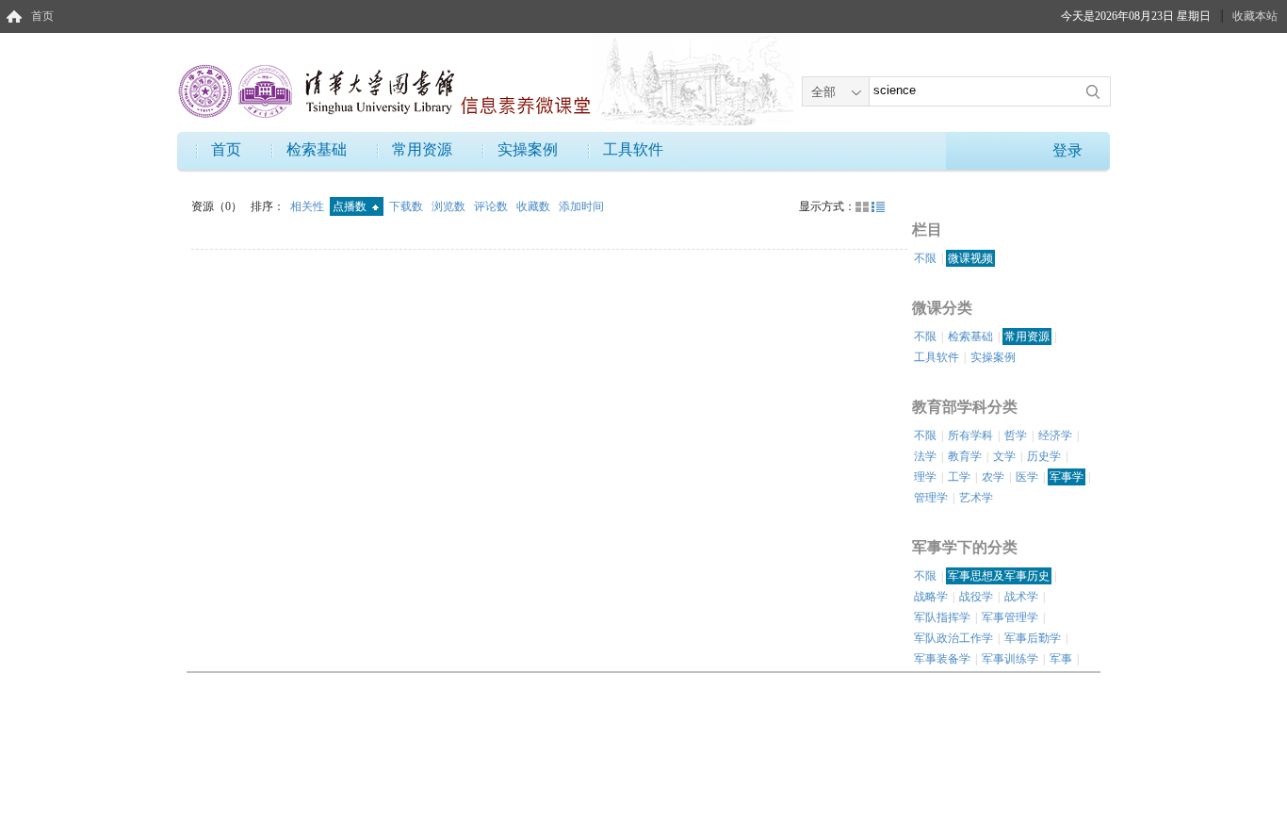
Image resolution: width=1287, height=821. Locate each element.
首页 (42, 16)
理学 (925, 477)
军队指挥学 (942, 617)
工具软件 (633, 149)
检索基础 (316, 149)
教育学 (965, 456)
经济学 (1055, 435)
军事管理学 (1010, 617)
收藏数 (534, 206)
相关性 (308, 206)
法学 (925, 456)
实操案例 (527, 149)
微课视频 (970, 258)
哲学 (1015, 435)
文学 (1004, 456)
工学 (959, 477)
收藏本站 (1255, 16)
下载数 (407, 206)
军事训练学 (1010, 658)
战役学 (976, 596)
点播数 (351, 206)
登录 (1067, 150)
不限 (925, 258)
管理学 (931, 497)
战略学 (931, 596)
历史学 (1044, 456)
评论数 (492, 206)
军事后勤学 (1032, 638)
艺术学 (976, 497)
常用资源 (422, 149)
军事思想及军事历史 (999, 576)
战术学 (1021, 596)
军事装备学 (942, 658)
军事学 (1066, 477)
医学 (1027, 477)
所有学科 (970, 435)
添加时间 (581, 206)
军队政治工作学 (953, 638)
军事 (1061, 658)
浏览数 (450, 206)
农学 (993, 477)
